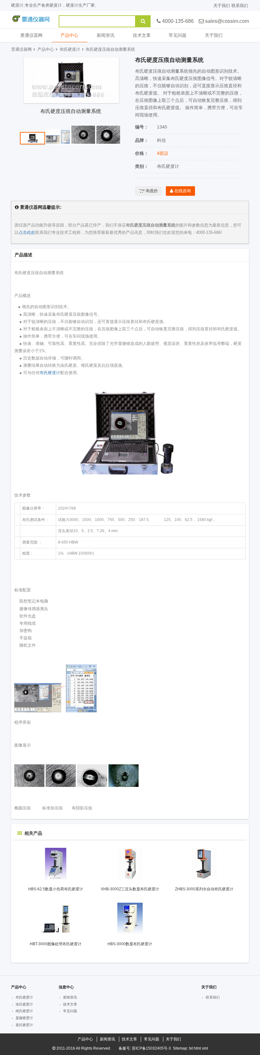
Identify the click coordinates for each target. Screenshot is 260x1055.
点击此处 (27, 232)
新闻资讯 (105, 35)
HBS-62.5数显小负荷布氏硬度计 (55, 889)
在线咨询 (182, 190)
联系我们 (239, 5)
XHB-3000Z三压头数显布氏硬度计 (130, 889)
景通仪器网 (31, 35)
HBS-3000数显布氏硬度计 (129, 944)
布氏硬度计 (70, 49)
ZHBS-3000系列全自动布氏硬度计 (204, 889)
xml (205, 1048)
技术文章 (142, 35)
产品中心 (69, 35)
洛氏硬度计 (24, 1004)
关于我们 (221, 5)
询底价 (151, 190)
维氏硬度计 (24, 1011)
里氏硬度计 (24, 1025)
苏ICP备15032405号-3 (151, 1048)
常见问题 (177, 35)
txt (191, 1048)
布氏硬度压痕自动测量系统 (110, 49)
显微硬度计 (24, 1018)
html (197, 1048)
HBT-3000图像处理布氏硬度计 (55, 944)
